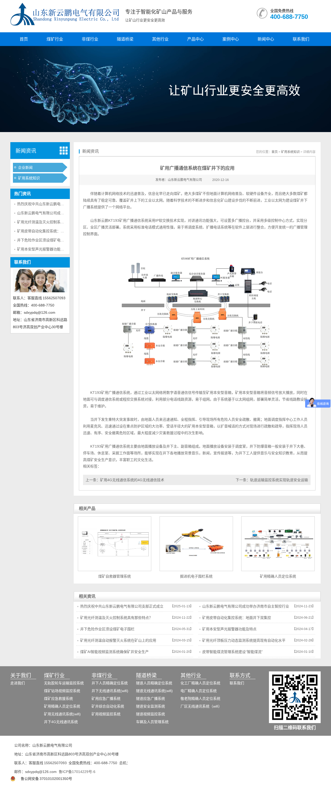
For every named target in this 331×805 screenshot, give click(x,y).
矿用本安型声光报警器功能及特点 (44, 249)
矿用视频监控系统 (106, 714)
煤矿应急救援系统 (58, 698)
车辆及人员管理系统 (152, 722)
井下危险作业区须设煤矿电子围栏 (44, 240)
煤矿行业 (55, 39)
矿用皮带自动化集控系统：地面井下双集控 (51, 231)
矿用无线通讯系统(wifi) (62, 714)
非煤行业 (90, 39)
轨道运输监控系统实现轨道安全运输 (279, 480)
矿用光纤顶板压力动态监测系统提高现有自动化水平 (243, 640)
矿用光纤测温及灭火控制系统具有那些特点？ (53, 222)
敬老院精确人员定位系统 (200, 698)
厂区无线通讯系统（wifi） (201, 706)
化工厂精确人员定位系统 (200, 683)
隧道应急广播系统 (150, 698)
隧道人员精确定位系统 (154, 683)
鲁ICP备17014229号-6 (77, 772)
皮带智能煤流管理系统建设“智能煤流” (232, 652)
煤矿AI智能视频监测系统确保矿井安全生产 (114, 652)
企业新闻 (25, 167)
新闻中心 (266, 39)
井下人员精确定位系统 (110, 683)
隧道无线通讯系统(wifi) (154, 691)
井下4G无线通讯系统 (61, 722)
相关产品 (87, 508)
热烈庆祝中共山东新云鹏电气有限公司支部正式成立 (58, 204)
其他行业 (160, 39)
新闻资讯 (26, 151)
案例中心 (230, 39)
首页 (24, 39)
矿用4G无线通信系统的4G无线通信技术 (132, 480)
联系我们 (301, 39)
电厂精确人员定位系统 (198, 691)
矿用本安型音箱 (218, 392)
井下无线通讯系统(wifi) (110, 691)
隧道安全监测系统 (150, 706)
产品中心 (195, 39)
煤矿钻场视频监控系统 (62, 691)
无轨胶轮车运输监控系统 (64, 683)
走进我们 (17, 683)
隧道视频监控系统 (150, 714)
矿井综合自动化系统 (108, 706)
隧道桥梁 (125, 39)
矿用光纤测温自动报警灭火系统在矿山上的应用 (118, 640)
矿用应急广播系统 (106, 698)
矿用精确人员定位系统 (62, 706)
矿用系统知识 (29, 178)
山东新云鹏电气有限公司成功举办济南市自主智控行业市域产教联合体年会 (245, 607)
